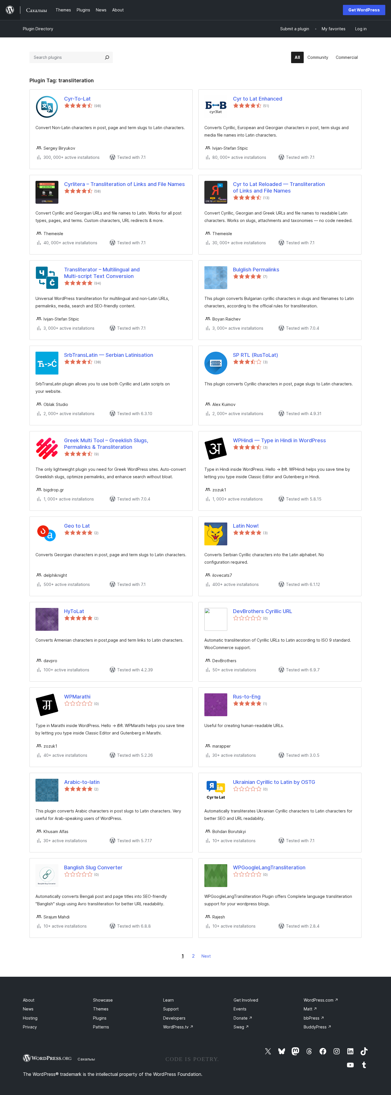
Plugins (99, 1018)
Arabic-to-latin (82, 782)
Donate (243, 1018)
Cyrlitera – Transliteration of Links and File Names (124, 184)
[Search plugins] (107, 57)
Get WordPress (364, 9)
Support (171, 1008)
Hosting (30, 1018)
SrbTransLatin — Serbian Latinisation (108, 355)
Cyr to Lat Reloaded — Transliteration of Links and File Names (279, 187)
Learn (168, 1000)
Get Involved (246, 1000)
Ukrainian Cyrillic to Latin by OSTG (274, 782)
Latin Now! (246, 526)
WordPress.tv (178, 1026)
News (28, 1008)
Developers (174, 1018)
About (28, 1000)
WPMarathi (77, 697)
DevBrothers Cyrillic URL (262, 611)
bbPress (314, 1018)
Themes (100, 1008)
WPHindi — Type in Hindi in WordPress (279, 440)
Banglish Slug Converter (93, 867)
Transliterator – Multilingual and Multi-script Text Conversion (102, 273)
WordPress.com (321, 1000)
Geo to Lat (77, 526)
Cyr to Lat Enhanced (257, 99)
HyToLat (74, 611)
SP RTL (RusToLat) (255, 355)
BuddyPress (317, 1026)
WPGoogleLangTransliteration (269, 867)
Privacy (30, 1026)
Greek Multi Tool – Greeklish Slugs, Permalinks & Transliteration (106, 443)
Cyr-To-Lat (77, 99)
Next (206, 956)
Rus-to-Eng (246, 697)
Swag (241, 1026)
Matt (310, 1008)
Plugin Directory (38, 28)
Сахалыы (86, 1059)
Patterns (101, 1026)
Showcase (103, 1000)
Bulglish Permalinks (256, 270)
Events (240, 1008)
